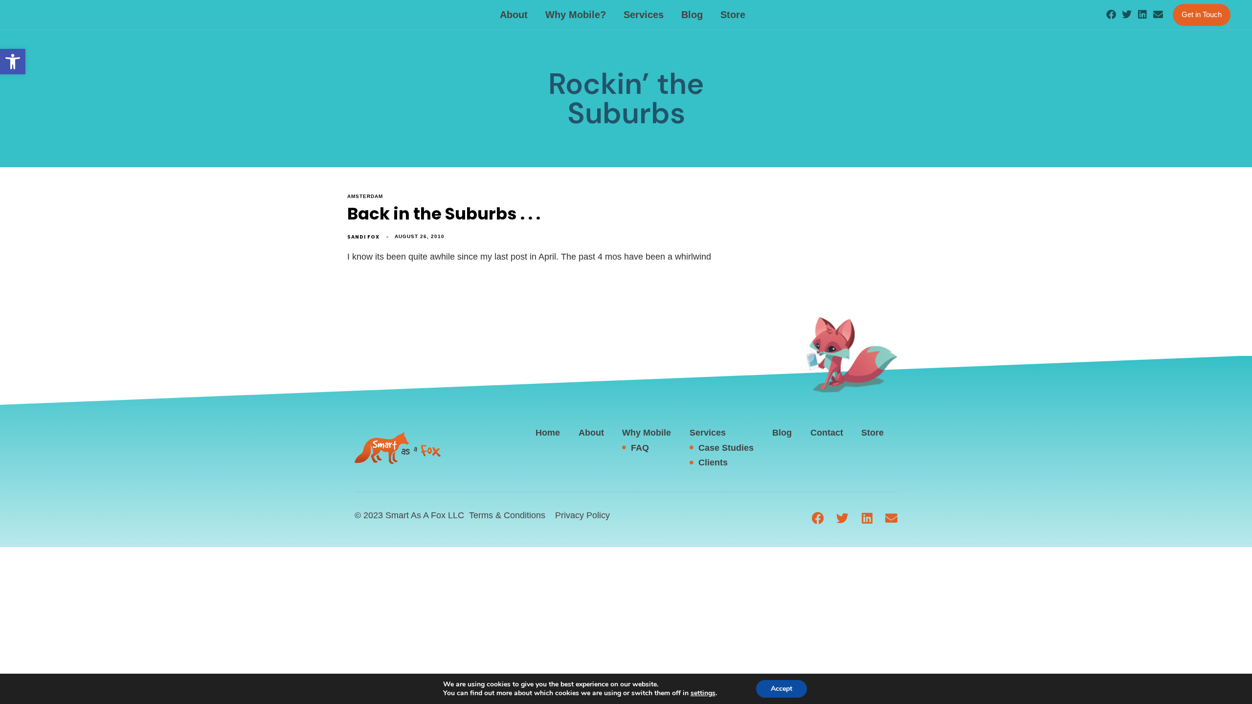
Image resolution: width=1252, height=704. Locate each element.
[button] (12, 61)
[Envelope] (1158, 15)
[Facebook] (1111, 15)
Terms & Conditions (507, 515)
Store (732, 14)
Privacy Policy (582, 515)
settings (703, 693)
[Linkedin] (1142, 15)
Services (644, 14)
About (514, 14)
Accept (781, 688)
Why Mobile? (575, 14)
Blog (692, 14)
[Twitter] (1127, 15)
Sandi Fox (363, 237)
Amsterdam (365, 196)
